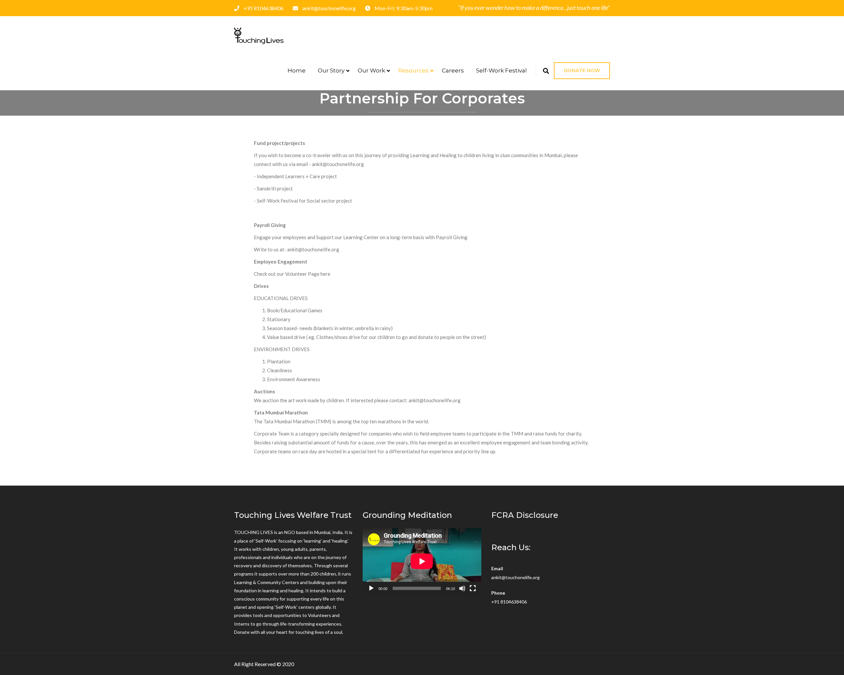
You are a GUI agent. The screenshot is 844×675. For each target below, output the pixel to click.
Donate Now (582, 70)
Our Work (371, 70)
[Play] (371, 588)
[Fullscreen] (472, 588)
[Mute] (462, 588)
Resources (413, 70)
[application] (422, 561)
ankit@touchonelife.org (515, 577)
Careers (453, 70)
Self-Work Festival (501, 70)
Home (296, 70)
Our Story (331, 70)
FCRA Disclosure (524, 515)
